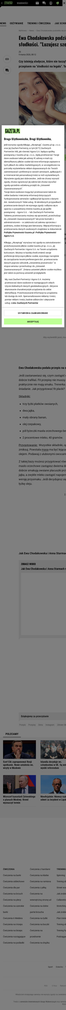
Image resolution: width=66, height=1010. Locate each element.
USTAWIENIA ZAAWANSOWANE (33, 313)
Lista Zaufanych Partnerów (24, 303)
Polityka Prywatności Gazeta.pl (19, 232)
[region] (33, 226)
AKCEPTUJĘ (33, 321)
